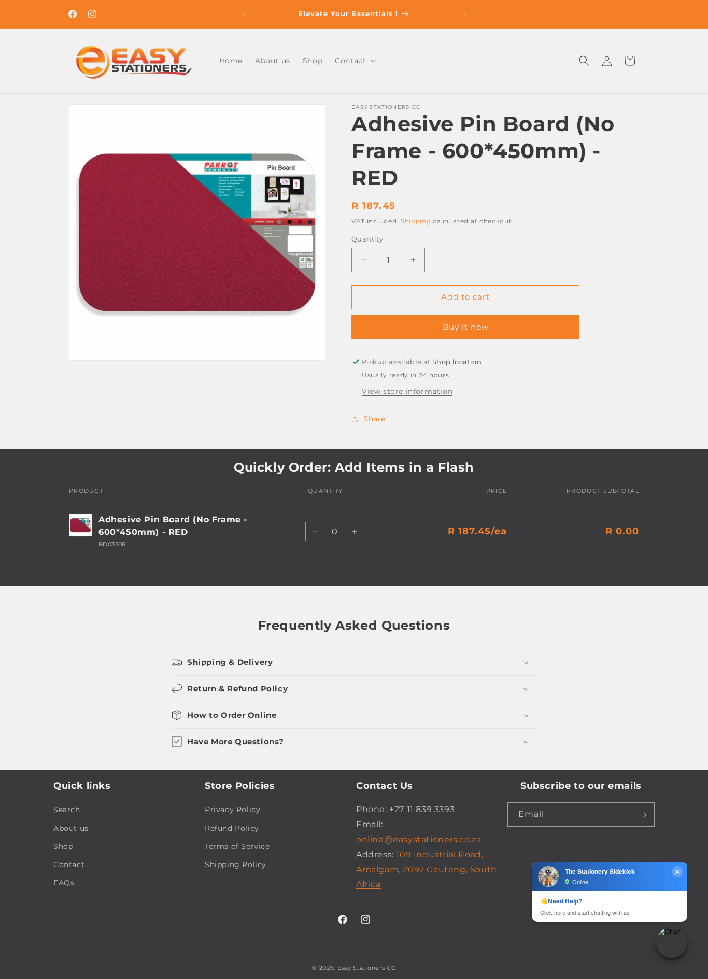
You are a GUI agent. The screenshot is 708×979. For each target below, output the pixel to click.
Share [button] (374, 418)
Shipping (416, 221)
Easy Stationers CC (366, 967)
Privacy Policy (232, 810)
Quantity (367, 239)
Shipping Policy (235, 864)
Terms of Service (237, 846)
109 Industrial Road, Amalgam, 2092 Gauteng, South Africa (426, 869)
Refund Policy (232, 828)
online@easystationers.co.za (418, 839)
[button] (354, 61)
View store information (407, 391)
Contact (68, 864)
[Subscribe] (642, 815)
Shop (63, 846)
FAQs (63, 882)
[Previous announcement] (243, 14)
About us (71, 828)
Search (66, 810)
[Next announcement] (464, 14)
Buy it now (466, 327)
